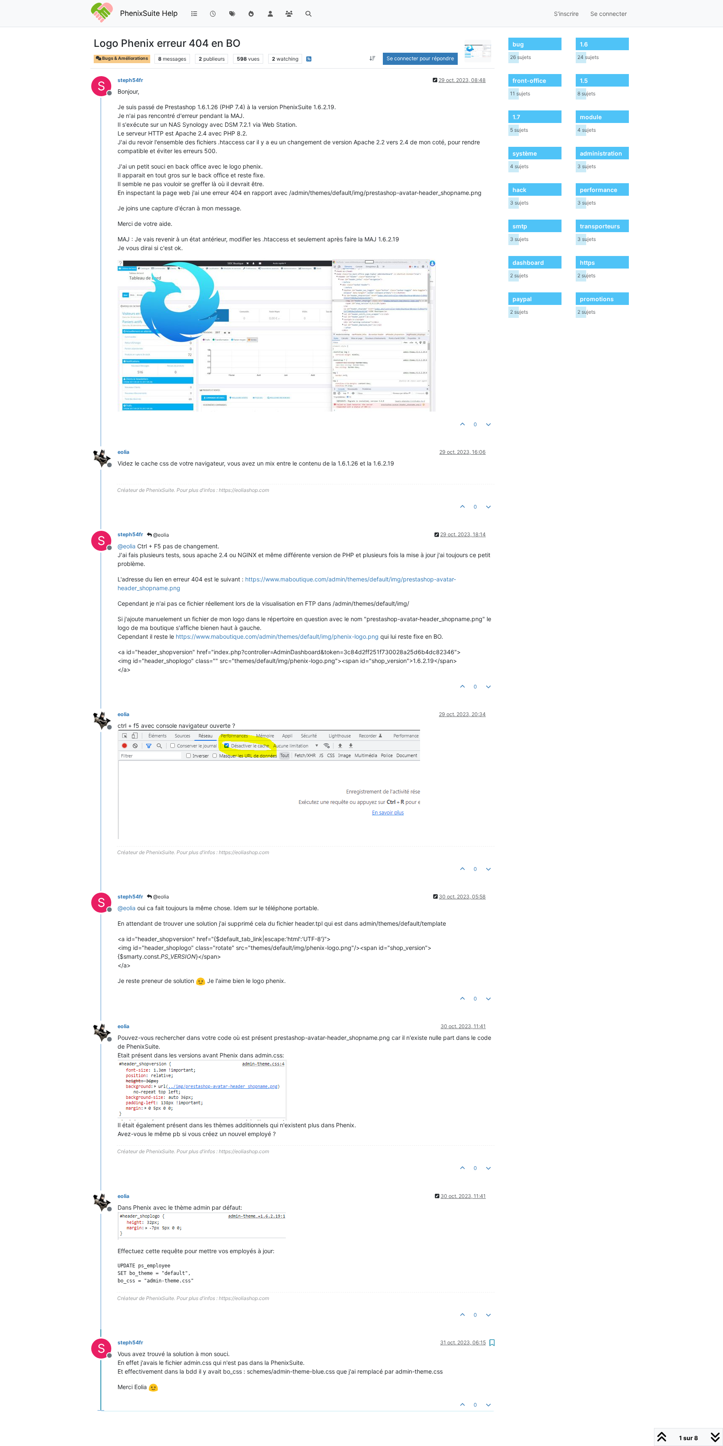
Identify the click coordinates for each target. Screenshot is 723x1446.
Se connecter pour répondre (420, 58)
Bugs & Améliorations (124, 58)
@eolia (160, 535)
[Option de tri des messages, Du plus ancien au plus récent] (372, 58)
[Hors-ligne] (104, 457)
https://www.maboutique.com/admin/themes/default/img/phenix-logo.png (277, 636)
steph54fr (130, 80)
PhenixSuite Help (149, 13)
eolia (123, 452)
